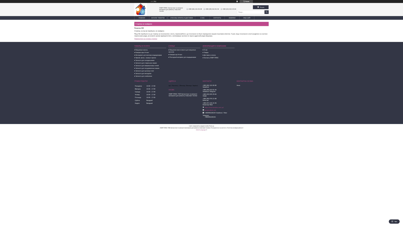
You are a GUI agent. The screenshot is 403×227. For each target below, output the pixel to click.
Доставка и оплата (210, 55)
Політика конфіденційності (235, 128)
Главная (142, 18)
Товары (206, 52)
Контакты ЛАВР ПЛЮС (211, 58)
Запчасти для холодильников (144, 60)
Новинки (232, 18)
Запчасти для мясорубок (143, 73)
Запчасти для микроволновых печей (147, 65)
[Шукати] (266, 12)
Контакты (217, 18)
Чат (395, 221)
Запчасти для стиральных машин (146, 63)
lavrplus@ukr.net (210, 110)
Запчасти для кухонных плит (144, 71)
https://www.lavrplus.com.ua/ (214, 107)
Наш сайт (247, 18)
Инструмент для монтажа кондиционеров (148, 55)
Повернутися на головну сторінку (145, 39)
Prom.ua (211, 126)
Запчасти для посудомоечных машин (147, 68)
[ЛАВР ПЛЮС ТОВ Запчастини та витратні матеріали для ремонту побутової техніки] (140, 15)
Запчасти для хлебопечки (143, 76)
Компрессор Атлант (176, 54)
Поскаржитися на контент (218, 128)
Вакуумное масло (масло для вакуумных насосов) (182, 51)
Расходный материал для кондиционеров (183, 57)
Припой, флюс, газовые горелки (145, 58)
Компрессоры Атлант (142, 52)
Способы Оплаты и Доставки (181, 18)
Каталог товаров (158, 18)
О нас (202, 18)
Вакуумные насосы (141, 50)
